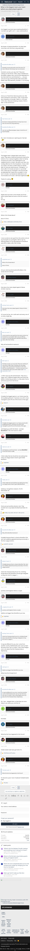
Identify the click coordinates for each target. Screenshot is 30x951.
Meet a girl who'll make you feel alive (14, 873)
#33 (28, 60)
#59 (28, 746)
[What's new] (24, 1)
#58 (28, 730)
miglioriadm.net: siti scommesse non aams (15, 931)
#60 (28, 766)
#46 (28, 415)
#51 (28, 557)
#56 (28, 685)
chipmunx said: (5, 447)
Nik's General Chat (8, 876)
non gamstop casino (27, 931)
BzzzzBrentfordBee (6, 11)
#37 (28, 191)
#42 (28, 301)
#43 (28, 328)
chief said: (4, 667)
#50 (28, 525)
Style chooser (4, 938)
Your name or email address (8, 806)
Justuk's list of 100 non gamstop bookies (3, 923)
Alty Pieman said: (6, 119)
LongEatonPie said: (6, 607)
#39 (28, 234)
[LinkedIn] (12, 795)
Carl (28, 840)
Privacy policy (10, 940)
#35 (28, 114)
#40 (28, 255)
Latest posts (7, 845)
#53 (28, 602)
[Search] (28, 1)
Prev (13, 14)
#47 (28, 442)
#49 (28, 502)
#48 (28, 475)
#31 (28, 25)
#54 (28, 629)
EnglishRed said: (6, 259)
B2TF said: (4, 360)
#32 (28, 43)
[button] (2, 1)
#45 (28, 392)
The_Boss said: (5, 770)
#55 (28, 662)
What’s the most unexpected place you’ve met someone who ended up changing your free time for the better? (16, 865)
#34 (28, 92)
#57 (28, 715)
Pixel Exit (8, 946)
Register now (21, 827)
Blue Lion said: (5, 332)
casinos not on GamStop (9, 931)
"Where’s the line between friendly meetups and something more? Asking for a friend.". (16, 849)
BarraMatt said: (6, 420)
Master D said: (5, 561)
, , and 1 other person (14, 512)
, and (13, 221)
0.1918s (19, 948)
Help (15, 940)
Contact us (3, 940)
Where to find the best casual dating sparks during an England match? (15, 857)
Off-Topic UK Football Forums (11, 853)
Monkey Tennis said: (7, 305)
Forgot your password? (7, 818)
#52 (28, 587)
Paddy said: (5, 479)
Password (3, 812)
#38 (28, 211)
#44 (28, 356)
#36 (28, 152)
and (8, 544)
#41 (28, 283)
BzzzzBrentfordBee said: (8, 64)
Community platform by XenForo (14, 944)
